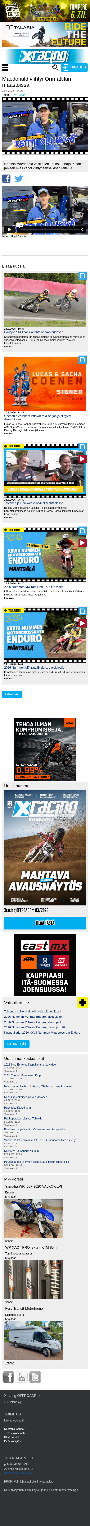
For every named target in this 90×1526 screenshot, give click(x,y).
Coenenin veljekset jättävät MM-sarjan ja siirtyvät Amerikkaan (37, 417)
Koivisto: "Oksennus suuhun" (22, 1150)
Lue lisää (10, 346)
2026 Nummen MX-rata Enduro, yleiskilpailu (34, 667)
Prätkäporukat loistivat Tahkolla (23, 1118)
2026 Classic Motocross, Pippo (23, 1075)
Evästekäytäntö (13, 1441)
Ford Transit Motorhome (24, 1309)
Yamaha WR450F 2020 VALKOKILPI (33, 1186)
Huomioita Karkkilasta (17, 1107)
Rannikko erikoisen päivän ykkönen (25, 1097)
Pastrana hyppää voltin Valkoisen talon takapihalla (34, 1129)
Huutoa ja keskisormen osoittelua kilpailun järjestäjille (36, 1161)
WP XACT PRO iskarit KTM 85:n (31, 1247)
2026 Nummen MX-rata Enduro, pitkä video (33, 587)
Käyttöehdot (11, 1437)
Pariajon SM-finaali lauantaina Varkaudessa (33, 332)
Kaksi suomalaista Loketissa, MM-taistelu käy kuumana (38, 1086)
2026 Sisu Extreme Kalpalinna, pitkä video (30, 1064)
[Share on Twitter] (19, 179)
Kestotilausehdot (14, 1428)
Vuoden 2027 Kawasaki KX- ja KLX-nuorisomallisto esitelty (40, 1140)
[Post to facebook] (6, 179)
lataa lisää (12, 694)
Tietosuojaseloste (15, 1433)
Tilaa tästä (45, 923)
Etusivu (35, 75)
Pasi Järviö (18, 95)
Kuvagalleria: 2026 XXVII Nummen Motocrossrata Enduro (42, 1032)
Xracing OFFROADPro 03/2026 (26, 910)
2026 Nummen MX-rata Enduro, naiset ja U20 (34, 1027)
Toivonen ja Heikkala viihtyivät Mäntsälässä (33, 503)
